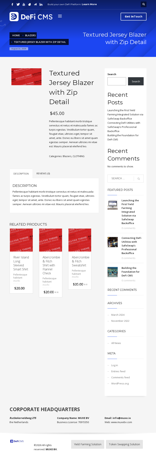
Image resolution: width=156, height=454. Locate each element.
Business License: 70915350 (73, 422)
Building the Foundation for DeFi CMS (131, 271)
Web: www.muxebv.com (118, 422)
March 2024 (117, 314)
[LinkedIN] (41, 4)
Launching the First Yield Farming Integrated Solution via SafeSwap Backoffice (125, 114)
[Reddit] (29, 4)
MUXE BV (51, 449)
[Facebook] (12, 4)
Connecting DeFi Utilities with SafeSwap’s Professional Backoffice (123, 127)
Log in (114, 365)
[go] (139, 179)
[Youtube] (24, 4)
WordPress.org (120, 383)
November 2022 (120, 321)
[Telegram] (35, 4)
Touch (133, 16)
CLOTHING (78, 156)
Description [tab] (21, 173)
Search (111, 74)
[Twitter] (18, 4)
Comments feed (120, 377)
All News (116, 343)
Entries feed (118, 371)
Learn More (89, 4)
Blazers (67, 156)
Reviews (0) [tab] (43, 173)
